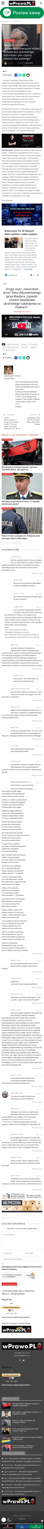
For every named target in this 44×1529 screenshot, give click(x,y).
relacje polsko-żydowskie (9, 350)
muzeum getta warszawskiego (11, 347)
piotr (13, 727)
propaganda (33, 347)
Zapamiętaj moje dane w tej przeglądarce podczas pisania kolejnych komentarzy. (22, 1268)
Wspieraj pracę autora (22, 311)
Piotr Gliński (24, 347)
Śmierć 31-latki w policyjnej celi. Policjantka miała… (23, 1421)
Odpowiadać (38, 573)
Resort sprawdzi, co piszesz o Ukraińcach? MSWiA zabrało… (23, 1447)
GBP (15, 1313)
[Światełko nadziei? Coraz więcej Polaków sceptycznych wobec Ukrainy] (6, 1439)
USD (11, 1313)
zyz (12, 645)
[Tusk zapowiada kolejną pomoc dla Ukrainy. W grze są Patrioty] (6, 1431)
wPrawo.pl (22, 1519)
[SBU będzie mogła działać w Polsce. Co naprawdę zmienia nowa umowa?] (22, 486)
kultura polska (33, 344)
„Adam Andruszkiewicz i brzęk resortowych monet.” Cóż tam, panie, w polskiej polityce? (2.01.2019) (12, 423)
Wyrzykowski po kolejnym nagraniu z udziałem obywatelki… (25, 1405)
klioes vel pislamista (19, 782)
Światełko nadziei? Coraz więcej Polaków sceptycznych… (27, 1438)
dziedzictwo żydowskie (13, 344)
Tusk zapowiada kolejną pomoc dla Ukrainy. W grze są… (25, 1430)
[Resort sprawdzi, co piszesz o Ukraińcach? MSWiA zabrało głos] (6, 1448)
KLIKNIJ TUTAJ (19, 397)
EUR (7, 1313)
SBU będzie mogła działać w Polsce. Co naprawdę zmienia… (26, 1413)
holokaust (24, 344)
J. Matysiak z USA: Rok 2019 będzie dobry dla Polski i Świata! (33, 421)
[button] (6, 1519)
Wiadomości (9, 40)
